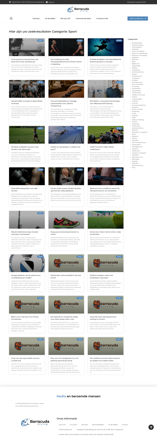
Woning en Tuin (137, 157)
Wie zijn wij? (65, 18)
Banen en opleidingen (140, 53)
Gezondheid (136, 91)
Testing (134, 138)
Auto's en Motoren (138, 51)
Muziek (134, 122)
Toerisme (135, 140)
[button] (11, 18)
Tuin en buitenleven (139, 142)
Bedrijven (135, 57)
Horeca (134, 97)
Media (134, 113)
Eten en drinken (137, 84)
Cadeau (134, 68)
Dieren (134, 74)
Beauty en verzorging (139, 55)
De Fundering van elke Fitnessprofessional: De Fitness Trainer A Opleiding (66, 61)
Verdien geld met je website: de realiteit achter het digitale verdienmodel (86, 434)
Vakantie (135, 149)
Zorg (133, 167)
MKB (133, 117)
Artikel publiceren (65, 429)
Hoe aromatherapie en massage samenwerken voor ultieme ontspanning (64, 103)
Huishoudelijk (137, 99)
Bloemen (135, 59)
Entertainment (137, 82)
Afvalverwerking (137, 45)
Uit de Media (50, 18)
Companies (136, 70)
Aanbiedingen (137, 43)
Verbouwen (136, 151)
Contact (125, 425)
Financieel (135, 86)
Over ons (62, 425)
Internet (135, 103)
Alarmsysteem (137, 47)
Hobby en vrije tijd (138, 95)
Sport (134, 134)
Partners (36, 18)
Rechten (135, 130)
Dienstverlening (137, 72)
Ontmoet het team (83, 18)
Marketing (135, 111)
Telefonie (135, 136)
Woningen (135, 159)
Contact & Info (102, 18)
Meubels (135, 115)
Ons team (73, 425)
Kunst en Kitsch (137, 109)
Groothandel (136, 93)
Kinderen (135, 107)
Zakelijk (135, 161)
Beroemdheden (98, 425)
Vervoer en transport (139, 153)
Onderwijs (135, 124)
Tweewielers (136, 144)
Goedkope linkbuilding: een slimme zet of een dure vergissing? (99, 429)
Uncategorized (137, 146)
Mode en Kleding (138, 120)
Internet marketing (138, 105)
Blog (133, 61)
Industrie (135, 101)
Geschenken (136, 88)
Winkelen (135, 155)
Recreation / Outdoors (139, 132)
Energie (135, 80)
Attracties (135, 49)
